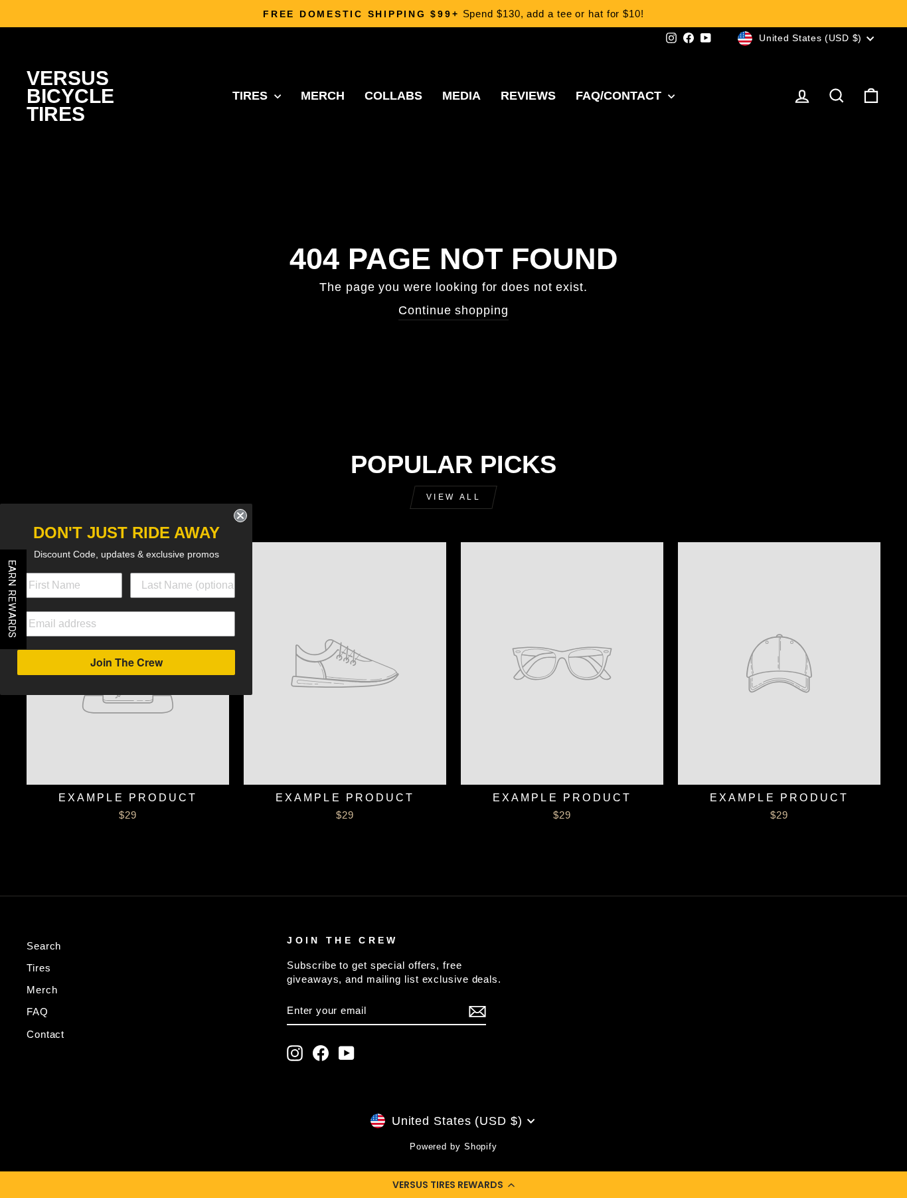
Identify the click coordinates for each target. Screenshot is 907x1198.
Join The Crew (126, 662)
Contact (45, 1034)
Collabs (393, 95)
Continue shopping (453, 310)
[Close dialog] (240, 515)
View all (453, 497)
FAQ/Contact (620, 95)
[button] (453, 1184)
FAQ (37, 1011)
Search (44, 945)
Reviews (528, 95)
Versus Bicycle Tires (70, 96)
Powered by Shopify (453, 1146)
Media (461, 95)
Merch (323, 95)
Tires (251, 95)
